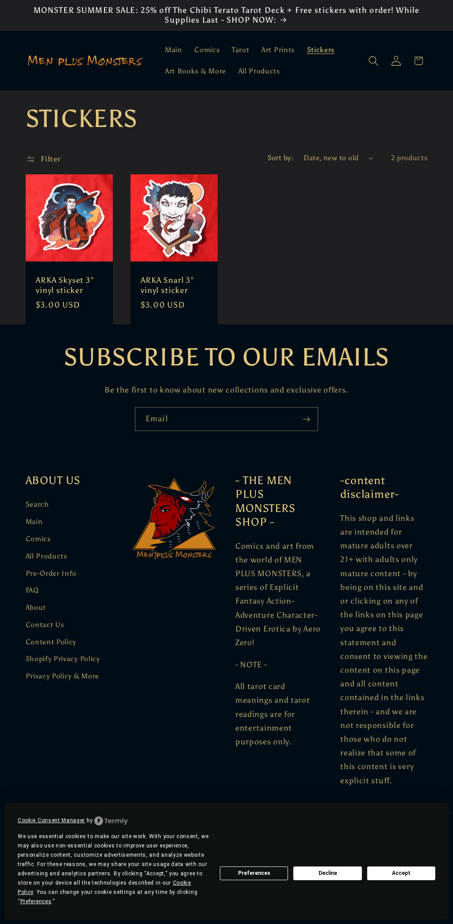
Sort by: (281, 158)
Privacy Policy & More (63, 676)
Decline (328, 873)
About (36, 607)
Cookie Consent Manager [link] (51, 820)
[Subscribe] (306, 419)
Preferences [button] (36, 901)
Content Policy (51, 642)
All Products (46, 556)
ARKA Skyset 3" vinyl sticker (65, 285)
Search (37, 504)
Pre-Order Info (51, 573)
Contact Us (45, 624)
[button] (373, 61)
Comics (38, 539)
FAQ (32, 590)
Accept (401, 873)
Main (34, 521)
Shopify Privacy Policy (63, 658)
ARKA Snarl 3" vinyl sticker (167, 285)
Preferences (254, 873)
